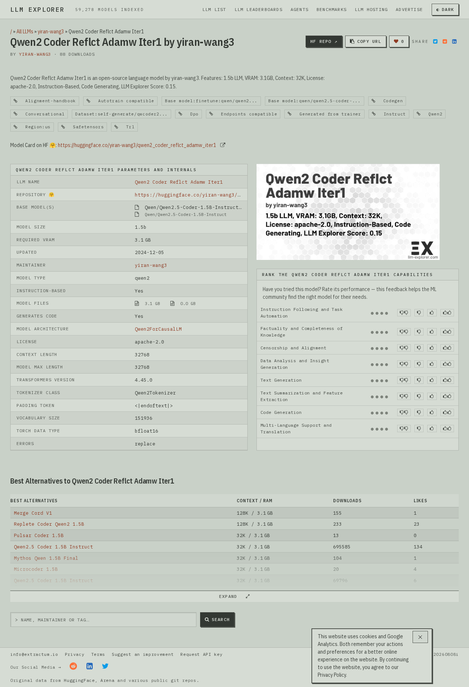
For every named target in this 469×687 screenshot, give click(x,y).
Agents (300, 9)
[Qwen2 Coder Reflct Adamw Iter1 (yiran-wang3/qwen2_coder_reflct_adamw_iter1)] (348, 211)
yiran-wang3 (51, 31)
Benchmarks (332, 9)
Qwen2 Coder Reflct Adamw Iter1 (179, 182)
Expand (231, 596)
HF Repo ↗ (323, 41)
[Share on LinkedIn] (454, 41)
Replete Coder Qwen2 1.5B (49, 524)
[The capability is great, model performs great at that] (447, 312)
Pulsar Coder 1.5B (39, 535)
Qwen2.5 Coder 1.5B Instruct (53, 547)
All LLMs (24, 31)
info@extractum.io (34, 654)
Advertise (409, 9)
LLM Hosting (371, 9)
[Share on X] (435, 41)
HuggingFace (79, 680)
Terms (98, 654)
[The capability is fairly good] (431, 312)
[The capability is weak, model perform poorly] (404, 312)
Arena (107, 680)
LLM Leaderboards (258, 9)
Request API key (201, 654)
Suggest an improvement (143, 654)
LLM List (214, 9)
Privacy (75, 654)
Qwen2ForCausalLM (158, 329)
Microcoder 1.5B (36, 569)
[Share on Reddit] (444, 41)
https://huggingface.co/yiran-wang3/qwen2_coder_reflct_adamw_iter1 (137, 145)
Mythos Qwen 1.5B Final (46, 558)
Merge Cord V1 (33, 513)
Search (221, 619)
